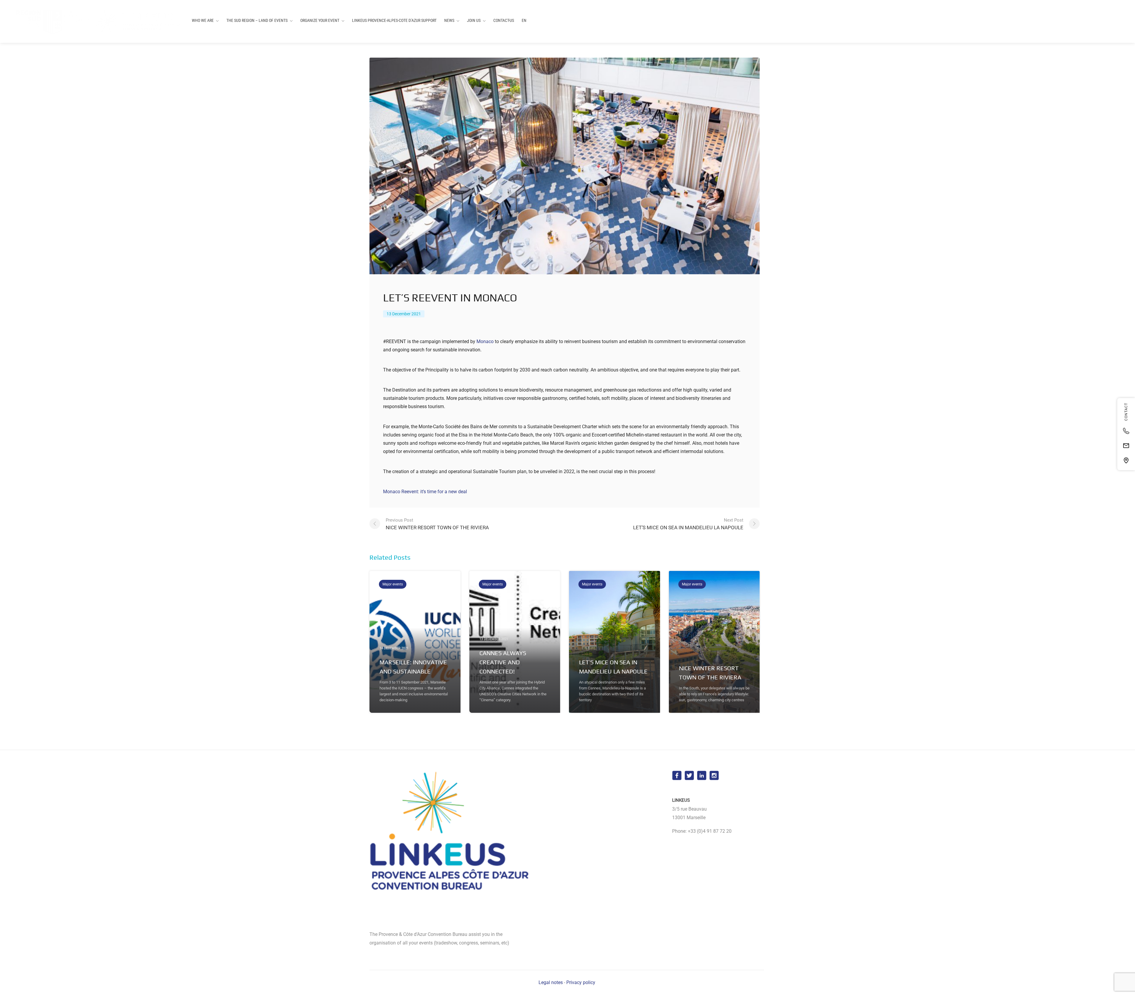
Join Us (474, 20)
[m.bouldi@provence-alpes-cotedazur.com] (1126, 445)
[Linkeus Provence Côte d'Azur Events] (95, 21)
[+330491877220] (1126, 430)
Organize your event (319, 20)
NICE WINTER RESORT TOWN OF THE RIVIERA (437, 523)
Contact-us (503, 20)
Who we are (203, 20)
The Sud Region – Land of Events (257, 20)
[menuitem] (524, 20)
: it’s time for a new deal (442, 491)
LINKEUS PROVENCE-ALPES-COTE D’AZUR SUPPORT (394, 20)
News (449, 20)
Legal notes (551, 982)
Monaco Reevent (400, 491)
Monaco (485, 341)
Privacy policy (580, 982)
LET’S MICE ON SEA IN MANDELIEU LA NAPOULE (688, 523)
